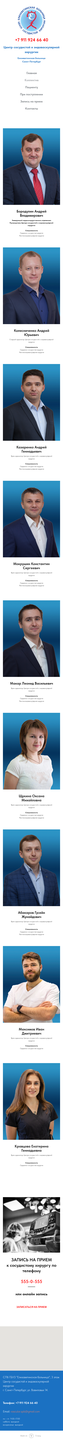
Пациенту (31, 87)
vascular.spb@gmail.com (25, 1411)
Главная (31, 73)
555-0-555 (31, 1281)
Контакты (31, 108)
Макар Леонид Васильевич (31, 683)
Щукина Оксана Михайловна (31, 798)
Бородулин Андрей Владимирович (31, 213)
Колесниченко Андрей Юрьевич (31, 333)
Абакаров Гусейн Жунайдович (31, 915)
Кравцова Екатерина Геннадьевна (31, 1148)
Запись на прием (31, 101)
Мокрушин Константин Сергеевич (31, 566)
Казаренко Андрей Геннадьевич (31, 449)
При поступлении (31, 94)
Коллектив (32, 80)
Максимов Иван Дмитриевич (31, 1031)
